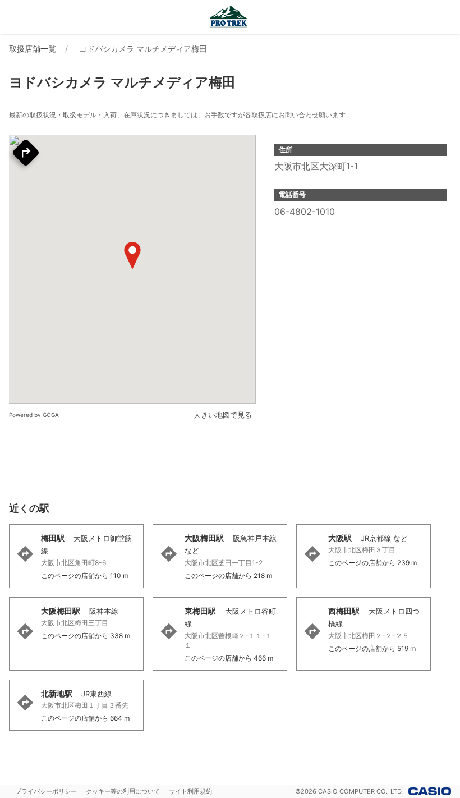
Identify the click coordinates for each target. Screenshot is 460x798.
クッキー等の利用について (123, 791)
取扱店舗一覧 (32, 48)
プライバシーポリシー (46, 791)
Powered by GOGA (34, 414)
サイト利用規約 (190, 791)
